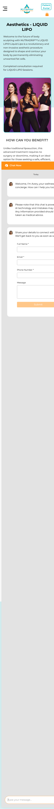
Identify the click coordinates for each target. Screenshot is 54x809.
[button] (47, 14)
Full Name (23, 244)
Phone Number (25, 270)
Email (20, 257)
